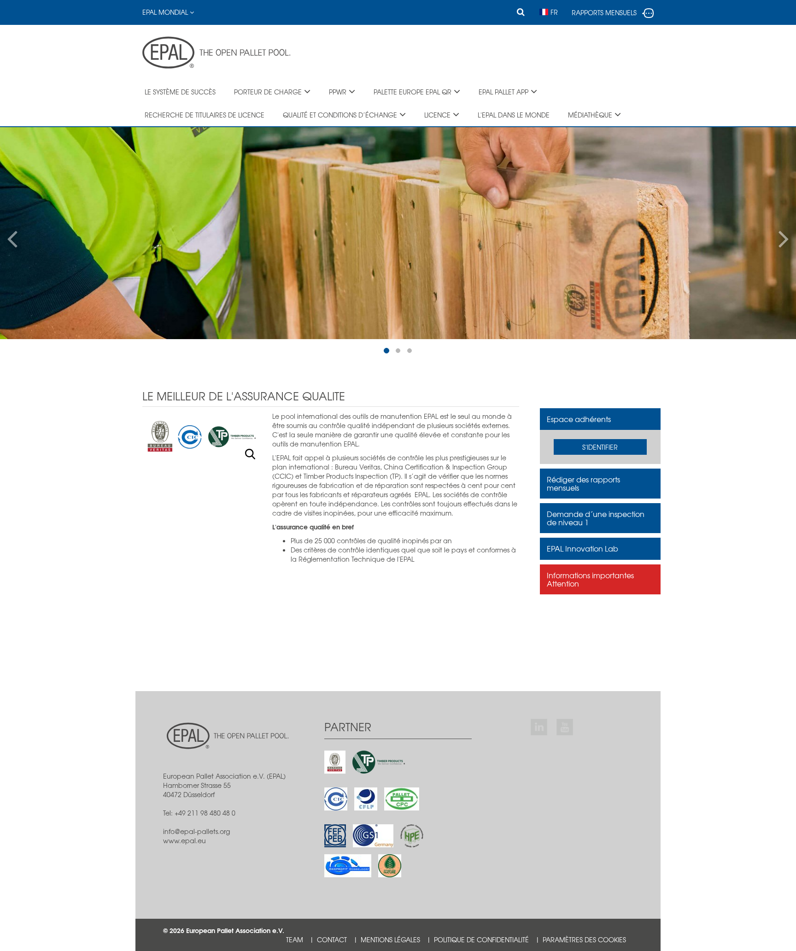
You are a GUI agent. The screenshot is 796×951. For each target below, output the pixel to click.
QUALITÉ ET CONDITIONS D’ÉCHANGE (340, 114)
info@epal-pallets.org (196, 831)
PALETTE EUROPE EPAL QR (412, 91)
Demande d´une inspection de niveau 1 (595, 518)
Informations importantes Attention (590, 579)
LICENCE (437, 114)
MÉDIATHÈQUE (590, 114)
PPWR (337, 91)
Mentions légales (390, 939)
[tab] (600, 419)
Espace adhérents (579, 418)
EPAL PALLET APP (503, 91)
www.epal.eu (184, 840)
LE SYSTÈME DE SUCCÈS (180, 91)
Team (294, 939)
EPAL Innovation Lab (582, 548)
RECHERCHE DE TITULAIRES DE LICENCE (204, 114)
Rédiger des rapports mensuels (583, 483)
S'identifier (600, 447)
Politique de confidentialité (481, 939)
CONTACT (332, 939)
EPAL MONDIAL (166, 12)
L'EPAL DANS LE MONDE (514, 114)
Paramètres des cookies (584, 939)
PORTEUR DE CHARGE (268, 91)
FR (554, 12)
